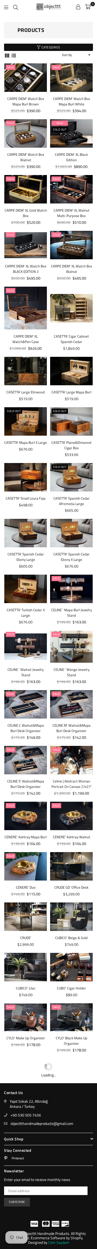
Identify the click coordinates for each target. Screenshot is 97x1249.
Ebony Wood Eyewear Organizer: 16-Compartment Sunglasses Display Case (71, 1158)
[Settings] (78, 7)
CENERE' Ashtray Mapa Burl (26, 851)
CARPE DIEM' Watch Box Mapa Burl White (71, 101)
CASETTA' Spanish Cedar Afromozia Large (71, 501)
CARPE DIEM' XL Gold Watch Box (26, 213)
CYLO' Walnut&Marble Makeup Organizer (71, 1087)
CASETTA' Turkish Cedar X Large (26, 612)
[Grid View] (7, 55)
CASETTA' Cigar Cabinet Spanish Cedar (71, 339)
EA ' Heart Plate (25, 1150)
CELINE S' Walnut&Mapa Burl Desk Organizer (25, 797)
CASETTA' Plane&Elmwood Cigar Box (71, 445)
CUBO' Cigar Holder (71, 1002)
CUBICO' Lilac (26, 1002)
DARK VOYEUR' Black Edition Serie (25, 1120)
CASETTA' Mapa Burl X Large (25, 442)
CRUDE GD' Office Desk (71, 901)
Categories (50, 47)
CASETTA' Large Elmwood (25, 392)
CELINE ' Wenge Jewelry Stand (71, 672)
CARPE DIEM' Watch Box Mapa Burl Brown (25, 101)
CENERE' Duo (26, 901)
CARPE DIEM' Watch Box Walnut (25, 157)
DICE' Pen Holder (71, 1117)
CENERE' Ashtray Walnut (71, 851)
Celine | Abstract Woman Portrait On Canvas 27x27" (71, 797)
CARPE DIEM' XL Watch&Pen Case (25, 339)
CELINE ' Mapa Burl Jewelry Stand (71, 612)
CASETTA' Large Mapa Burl (71, 392)
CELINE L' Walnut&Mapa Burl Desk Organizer (26, 728)
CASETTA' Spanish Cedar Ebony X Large (71, 556)
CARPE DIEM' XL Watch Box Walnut (71, 268)
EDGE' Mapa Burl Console (72, 1193)
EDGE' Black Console (26, 1193)
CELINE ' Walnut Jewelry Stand (26, 672)
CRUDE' (25, 951)
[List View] (14, 55)
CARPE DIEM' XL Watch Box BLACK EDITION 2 (25, 268)
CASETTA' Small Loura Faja (26, 498)
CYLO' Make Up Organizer (25, 1052)
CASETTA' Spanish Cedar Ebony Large (26, 556)
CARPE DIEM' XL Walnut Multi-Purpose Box (71, 213)
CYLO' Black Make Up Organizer (71, 1054)
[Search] (15, 7)
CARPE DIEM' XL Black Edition (71, 157)
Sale (10, 67)
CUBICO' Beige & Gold (71, 951)
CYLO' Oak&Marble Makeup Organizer (25, 1087)
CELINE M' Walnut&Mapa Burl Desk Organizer (72, 728)
